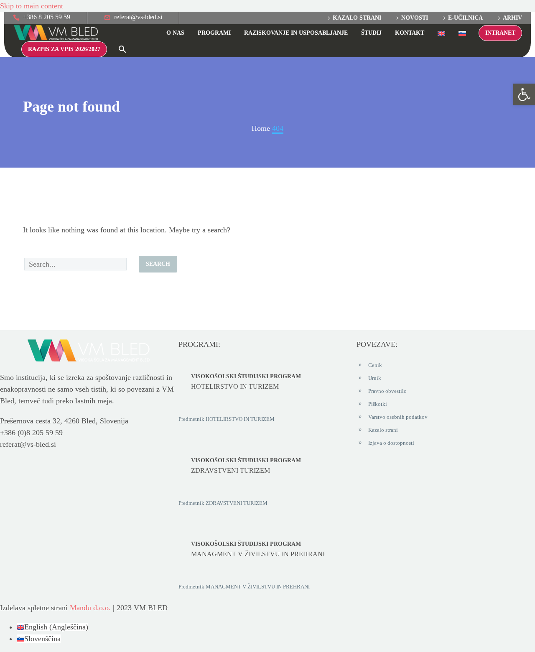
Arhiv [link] (512, 18)
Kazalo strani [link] (357, 18)
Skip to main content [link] (31, 6)
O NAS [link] (175, 33)
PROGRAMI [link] (214, 33)
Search (158, 264)
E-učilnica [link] (465, 18)
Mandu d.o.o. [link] (90, 608)
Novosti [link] (414, 18)
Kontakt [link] (409, 33)
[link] (524, 94)
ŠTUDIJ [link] (371, 33)
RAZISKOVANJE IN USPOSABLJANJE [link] (296, 33)
